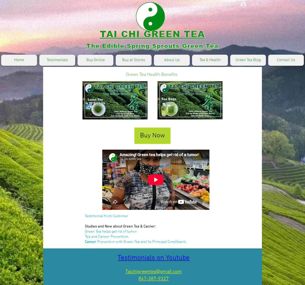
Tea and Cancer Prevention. (107, 237)
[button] (228, 4)
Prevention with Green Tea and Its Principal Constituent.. (141, 242)
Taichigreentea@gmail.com (153, 272)
